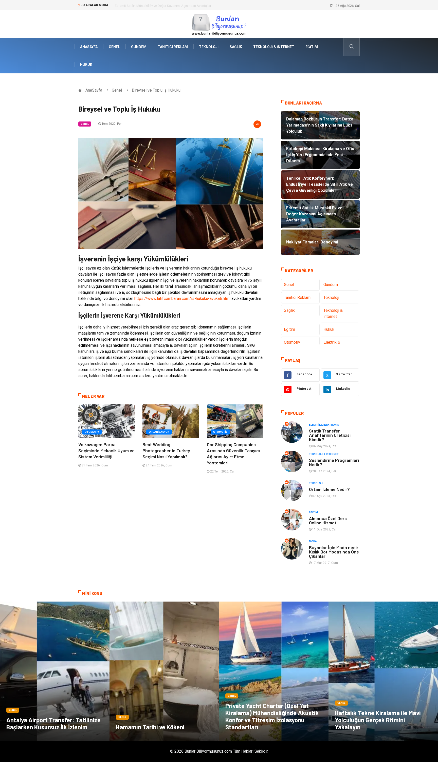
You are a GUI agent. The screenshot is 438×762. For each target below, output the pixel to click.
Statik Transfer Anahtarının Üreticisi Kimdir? (330, 435)
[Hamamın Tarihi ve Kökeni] (164, 671)
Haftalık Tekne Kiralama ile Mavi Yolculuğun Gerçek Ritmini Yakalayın (378, 720)
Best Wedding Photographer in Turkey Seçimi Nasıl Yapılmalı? (166, 450)
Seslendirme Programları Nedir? (334, 462)
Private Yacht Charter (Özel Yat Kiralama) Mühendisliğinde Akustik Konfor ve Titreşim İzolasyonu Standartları (272, 716)
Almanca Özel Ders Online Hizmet (328, 520)
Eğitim (311, 47)
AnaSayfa (89, 47)
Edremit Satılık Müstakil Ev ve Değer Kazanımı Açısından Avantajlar (163, 6)
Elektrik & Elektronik (324, 424)
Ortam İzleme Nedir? (329, 489)
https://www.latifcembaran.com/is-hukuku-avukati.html (182, 298)
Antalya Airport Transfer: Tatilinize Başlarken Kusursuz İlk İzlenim (53, 723)
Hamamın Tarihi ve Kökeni (150, 727)
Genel (114, 47)
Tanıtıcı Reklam (173, 47)
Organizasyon (159, 431)
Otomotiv (92, 431)
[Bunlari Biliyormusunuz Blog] (219, 23)
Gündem (139, 47)
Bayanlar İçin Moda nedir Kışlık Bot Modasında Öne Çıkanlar (334, 552)
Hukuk (86, 65)
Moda (313, 541)
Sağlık (236, 47)
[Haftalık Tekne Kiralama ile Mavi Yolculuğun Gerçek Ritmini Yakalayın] (383, 671)
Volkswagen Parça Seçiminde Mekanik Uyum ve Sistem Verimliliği (106, 450)
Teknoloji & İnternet (273, 47)
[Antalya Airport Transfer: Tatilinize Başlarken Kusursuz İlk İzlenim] (55, 671)
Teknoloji (208, 47)
